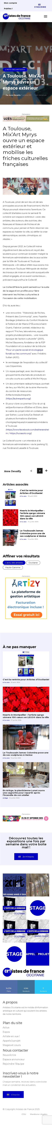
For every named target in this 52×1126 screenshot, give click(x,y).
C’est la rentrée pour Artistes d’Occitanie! (31, 491)
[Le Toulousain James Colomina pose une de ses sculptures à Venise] (10, 537)
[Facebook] (40, 471)
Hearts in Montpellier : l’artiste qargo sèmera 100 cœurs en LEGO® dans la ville (32, 514)
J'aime (9, 981)
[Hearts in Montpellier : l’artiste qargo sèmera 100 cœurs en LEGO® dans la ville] (10, 517)
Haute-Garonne (12, 567)
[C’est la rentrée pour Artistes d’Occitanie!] (10, 497)
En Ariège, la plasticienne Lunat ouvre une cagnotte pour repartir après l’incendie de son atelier (24, 793)
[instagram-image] (14, 885)
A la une (23, 496)
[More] (46, 471)
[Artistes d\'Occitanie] (17, 16)
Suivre (26, 981)
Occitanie (33, 562)
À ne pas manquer (19, 647)
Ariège (5, 798)
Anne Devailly (15, 95)
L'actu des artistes (15, 70)
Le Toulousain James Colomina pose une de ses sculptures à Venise (33, 533)
